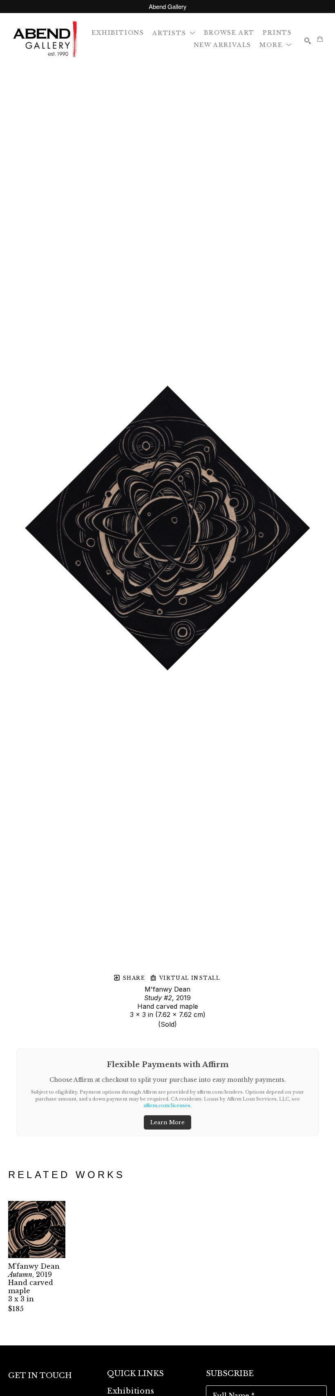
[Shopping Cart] (320, 39)
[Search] (307, 41)
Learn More (167, 1122)
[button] (174, 32)
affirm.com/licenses (166, 1105)
